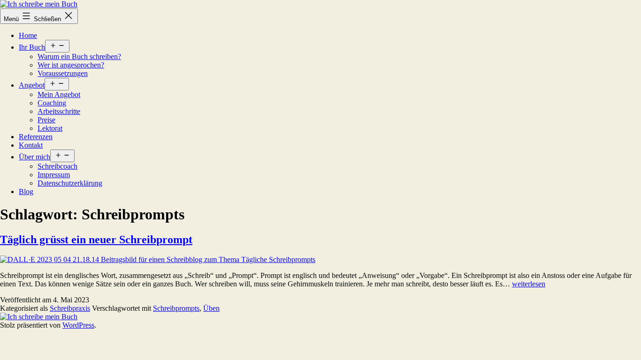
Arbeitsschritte (59, 111)
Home (28, 35)
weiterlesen (528, 284)
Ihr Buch (32, 47)
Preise (46, 120)
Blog (26, 191)
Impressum (54, 175)
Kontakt (31, 145)
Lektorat (50, 128)
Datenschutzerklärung (70, 183)
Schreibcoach (57, 166)
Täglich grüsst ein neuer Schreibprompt (96, 239)
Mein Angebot (59, 94)
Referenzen (36, 137)
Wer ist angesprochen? (71, 65)
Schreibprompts (176, 308)
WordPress (78, 325)
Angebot (32, 85)
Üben (211, 308)
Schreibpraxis (70, 308)
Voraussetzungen (63, 73)
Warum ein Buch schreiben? (79, 56)
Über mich (34, 157)
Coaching (52, 103)
